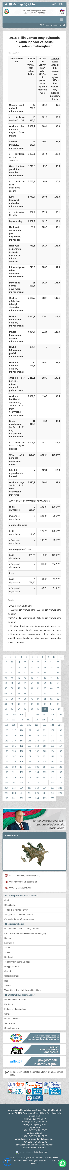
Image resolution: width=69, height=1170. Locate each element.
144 (21, 741)
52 (32, 683)
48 (6, 683)
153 (29, 746)
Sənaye (7, 938)
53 (38, 683)
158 (6, 751)
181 (60, 761)
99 (45, 709)
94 (12, 709)
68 (19, 694)
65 (58, 688)
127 (14, 730)
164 (52, 751)
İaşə (6, 981)
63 (45, 688)
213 (60, 782)
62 (38, 688)
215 (14, 788)
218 (37, 788)
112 (21, 720)
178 (37, 761)
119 (13, 725)
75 (6, 699)
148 (52, 741)
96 (25, 709)
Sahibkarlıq (9, 1023)
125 (60, 725)
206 (6, 782)
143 (14, 741)
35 (38, 673)
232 (21, 798)
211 (44, 782)
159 (14, 751)
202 (37, 777)
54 (45, 683)
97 (32, 709)
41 (19, 678)
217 (29, 788)
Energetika (9, 943)
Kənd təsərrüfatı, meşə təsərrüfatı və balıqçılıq (25, 933)
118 (6, 725)
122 (37, 725)
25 (32, 667)
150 (6, 746)
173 (60, 756)
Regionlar (8, 1004)
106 (37, 714)
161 (29, 751)
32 (19, 673)
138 (37, 735)
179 (45, 761)
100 (52, 709)
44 (38, 678)
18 (45, 662)
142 (6, 741)
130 (37, 730)
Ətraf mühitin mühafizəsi (15, 1000)
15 (25, 662)
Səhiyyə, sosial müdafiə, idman (18, 914)
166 (6, 756)
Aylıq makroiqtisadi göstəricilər (22, 882)
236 (52, 798)
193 (29, 772)
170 (37, 756)
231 (14, 798)
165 (60, 751)
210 (37, 782)
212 (52, 782)
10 (54, 657)
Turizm (7, 985)
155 (45, 746)
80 (38, 699)
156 (52, 746)
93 (6, 709)
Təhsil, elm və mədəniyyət (16, 910)
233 (29, 798)
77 (19, 699)
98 (38, 709)
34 (32, 673)
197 (60, 772)
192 (21, 772)
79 (32, 699)
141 (60, 735)
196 (52, 772)
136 (21, 735)
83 (58, 699)
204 (52, 777)
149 (60, 741)
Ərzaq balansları (11, 1028)
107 (45, 714)
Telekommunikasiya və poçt (16, 962)
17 (38, 662)
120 (21, 725)
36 (45, 673)
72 (45, 694)
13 (12, 662)
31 (12, 673)
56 (58, 683)
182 (6, 767)
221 (60, 788)
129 (29, 730)
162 (37, 751)
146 (37, 741)
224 (21, 793)
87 (25, 704)
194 (37, 772)
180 (52, 761)
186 (37, 767)
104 (21, 714)
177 (29, 761)
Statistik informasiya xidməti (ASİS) (24, 875)
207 (14, 782)
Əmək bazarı (10, 905)
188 (52, 767)
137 (29, 735)
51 (25, 683)
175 (14, 761)
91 (51, 704)
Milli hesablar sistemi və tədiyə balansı (21, 929)
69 (25, 694)
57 (6, 688)
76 (12, 699)
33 (25, 673)
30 (6, 673)
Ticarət (7, 952)
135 (14, 735)
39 (6, 678)
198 (6, 777)
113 (28, 720)
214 (6, 788)
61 (32, 688)
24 (25, 667)
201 (29, 777)
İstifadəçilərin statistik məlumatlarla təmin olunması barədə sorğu (36, 1073)
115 (43, 720)
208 (21, 782)
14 (19, 662)
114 (36, 720)
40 (12, 678)
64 (51, 688)
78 (25, 699)
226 (37, 793)
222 (6, 793)
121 (29, 725)
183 (14, 767)
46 (51, 678)
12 (6, 662)
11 (60, 657)
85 (12, 704)
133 (60, 730)
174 (6, 761)
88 (32, 704)
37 (51, 673)
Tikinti (7, 948)
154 (37, 746)
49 (12, 683)
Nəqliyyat (8, 957)
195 (45, 772)
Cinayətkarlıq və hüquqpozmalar (19, 919)
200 (21, 777)
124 (52, 725)
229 (60, 793)
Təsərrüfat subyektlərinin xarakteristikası (22, 990)
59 (19, 688)
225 (29, 793)
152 (21, 746)
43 (32, 678)
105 (29, 714)
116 (51, 720)
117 (58, 720)
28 (51, 667)
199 (14, 777)
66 (6, 694)
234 (37, 798)
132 (52, 730)
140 (52, 735)
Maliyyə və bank (11, 966)
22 (12, 667)
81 (45, 699)
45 (45, 678)
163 (45, 751)
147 (45, 741)
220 (52, 788)
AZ (54, 4)
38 (58, 673)
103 (14, 714)
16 (32, 662)
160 (21, 751)
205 (60, 777)
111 (13, 720)
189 (60, 767)
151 (14, 746)
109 (60, 714)
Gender (7, 1014)
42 (25, 678)
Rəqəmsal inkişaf (12, 1019)
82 (51, 699)
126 (6, 730)
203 (45, 777)
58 (12, 688)
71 (38, 694)
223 (14, 793)
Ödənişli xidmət (11, 976)
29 (58, 667)
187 (45, 767)
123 (44, 725)
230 (6, 798)
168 (21, 756)
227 (45, 793)
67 (12, 694)
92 (58, 704)
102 (6, 714)
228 (52, 793)
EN (61, 4)
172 (52, 756)
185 (29, 767)
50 (19, 683)
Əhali (6, 900)
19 (51, 662)
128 (21, 730)
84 (6, 704)
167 (14, 756)
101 (59, 709)
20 (58, 662)
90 (45, 704)
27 (45, 667)
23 (19, 667)
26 (38, 667)
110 (6, 720)
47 (58, 678)
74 (58, 694)
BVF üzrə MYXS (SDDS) (19, 888)
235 (45, 798)
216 (21, 788)
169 (29, 756)
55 (51, 683)
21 (6, 667)
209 (29, 782)
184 (21, 767)
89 (38, 704)
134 (6, 735)
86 (19, 704)
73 (51, 694)
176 (21, 761)
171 (45, 756)
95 (19, 709)
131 (45, 730)
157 (60, 746)
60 (25, 688)
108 (52, 714)
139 (45, 735)
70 (32, 694)
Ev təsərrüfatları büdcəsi (15, 1009)
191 (14, 772)
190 (6, 772)
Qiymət (7, 971)
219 (45, 788)
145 (29, 741)
